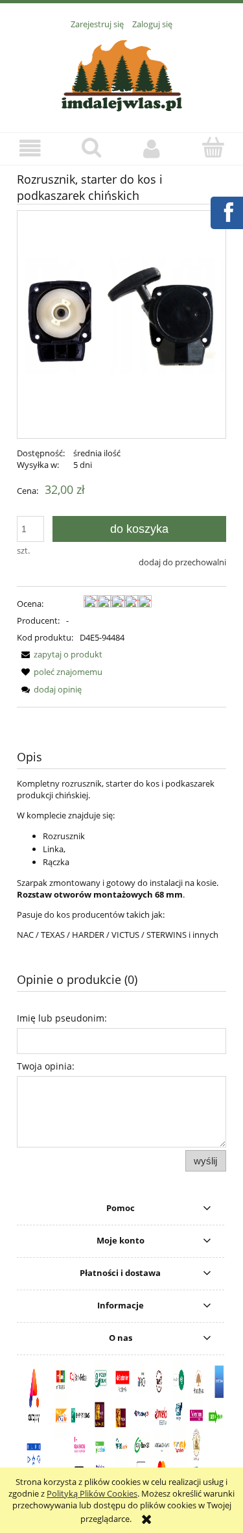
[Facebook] (226, 211)
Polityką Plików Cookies (92, 1493)
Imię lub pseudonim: (62, 1018)
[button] (30, 148)
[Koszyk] (212, 147)
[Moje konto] (152, 148)
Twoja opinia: (46, 1066)
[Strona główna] (122, 74)
